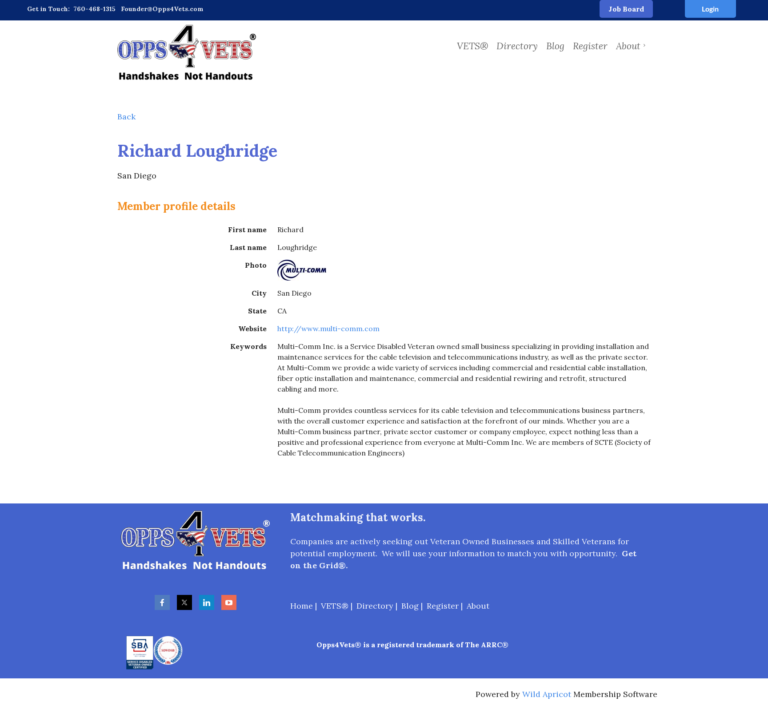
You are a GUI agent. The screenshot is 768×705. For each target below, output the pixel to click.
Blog (410, 606)
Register (443, 606)
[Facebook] (162, 602)
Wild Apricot (546, 694)
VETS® (334, 606)
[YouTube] (228, 602)
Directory (374, 606)
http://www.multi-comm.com (328, 328)
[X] (184, 602)
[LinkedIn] (206, 602)
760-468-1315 (94, 9)
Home (301, 606)
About (478, 606)
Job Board (626, 8)
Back (126, 116)
